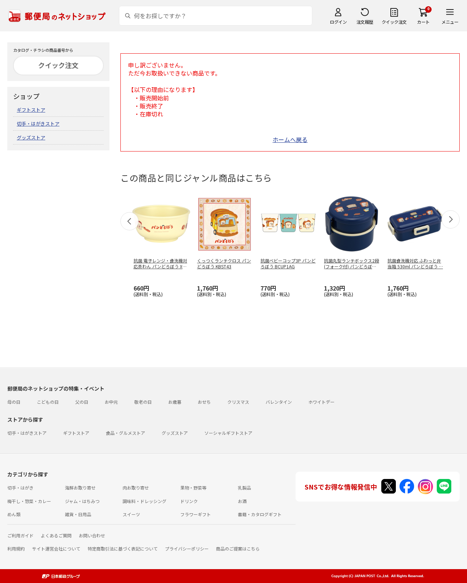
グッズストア (31, 137)
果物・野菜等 (193, 487)
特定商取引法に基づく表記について (123, 548)
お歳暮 (174, 402)
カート (423, 22)
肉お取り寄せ (136, 487)
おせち (204, 402)
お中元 (111, 402)
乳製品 (244, 487)
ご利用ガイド (20, 535)
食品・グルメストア (125, 433)
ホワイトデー (321, 402)
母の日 (13, 402)
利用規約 (16, 548)
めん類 (13, 514)
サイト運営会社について (56, 548)
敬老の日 (143, 402)
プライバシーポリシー (187, 548)
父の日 (81, 402)
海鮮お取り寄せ (80, 487)
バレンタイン (279, 402)
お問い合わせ (92, 535)
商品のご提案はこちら (238, 548)
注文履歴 (364, 22)
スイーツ (131, 514)
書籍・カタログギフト (260, 514)
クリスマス (238, 402)
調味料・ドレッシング (144, 501)
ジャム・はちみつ (82, 501)
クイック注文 (394, 22)
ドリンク (189, 501)
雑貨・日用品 (78, 514)
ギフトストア (31, 109)
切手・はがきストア (38, 123)
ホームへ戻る (290, 139)
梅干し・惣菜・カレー (29, 501)
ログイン (338, 22)
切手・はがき (20, 487)
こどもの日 (48, 402)
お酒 (242, 501)
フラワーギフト (195, 514)
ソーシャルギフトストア (228, 433)
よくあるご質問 (56, 535)
